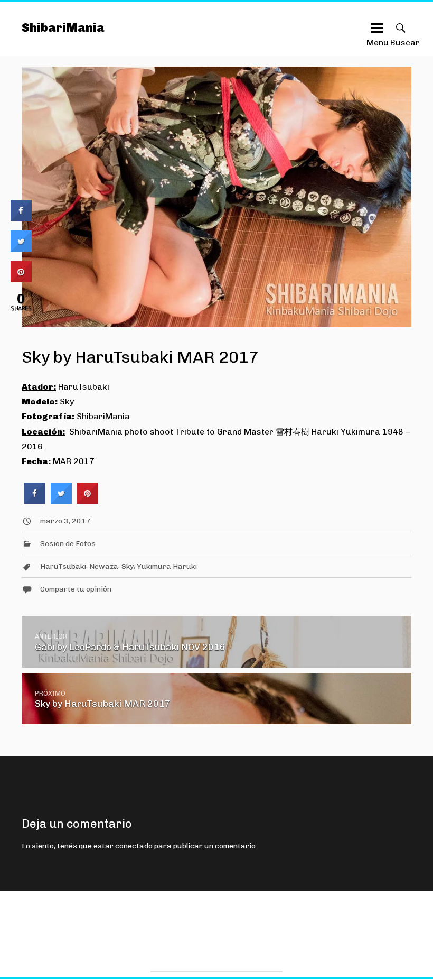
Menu (377, 38)
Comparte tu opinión (75, 589)
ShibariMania (63, 28)
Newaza (103, 566)
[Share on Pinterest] (87, 500)
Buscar (400, 38)
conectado (134, 846)
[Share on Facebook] (34, 500)
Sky (127, 566)
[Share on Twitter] (61, 500)
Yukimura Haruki (167, 566)
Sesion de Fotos (68, 543)
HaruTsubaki (63, 566)
